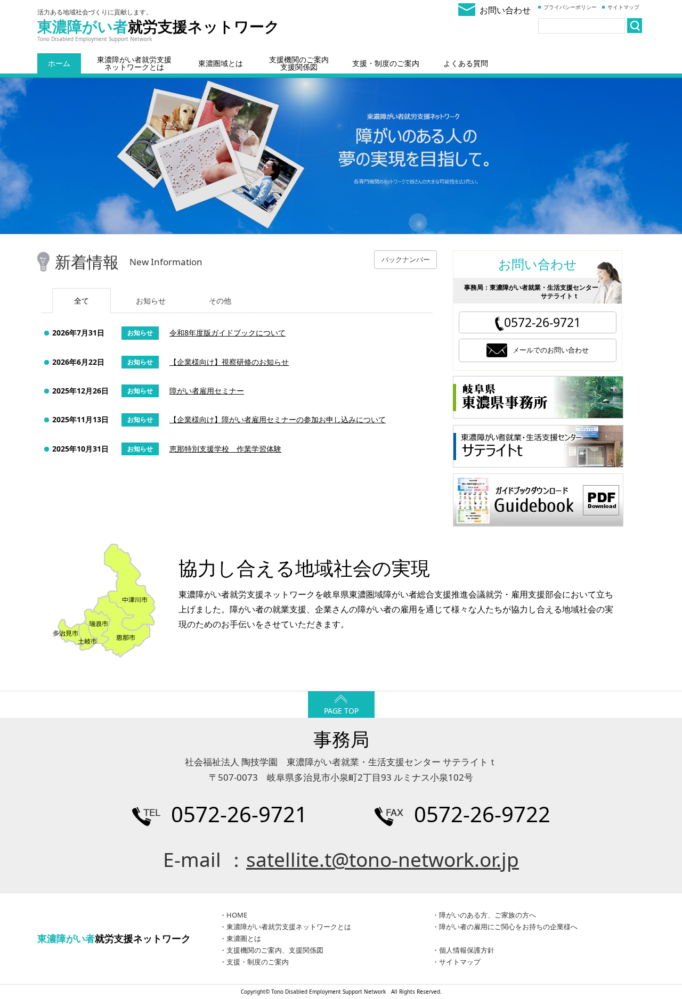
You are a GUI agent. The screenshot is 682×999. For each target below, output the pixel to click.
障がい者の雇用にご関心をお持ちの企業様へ (508, 926)
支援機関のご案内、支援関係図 (274, 950)
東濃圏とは (243, 938)
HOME (236, 915)
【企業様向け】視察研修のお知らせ (229, 362)
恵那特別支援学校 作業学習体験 (225, 449)
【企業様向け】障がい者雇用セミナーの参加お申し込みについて (277, 419)
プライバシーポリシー (570, 7)
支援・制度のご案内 (385, 63)
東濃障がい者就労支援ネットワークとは (134, 63)
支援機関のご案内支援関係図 (299, 63)
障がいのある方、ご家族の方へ (487, 915)
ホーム (59, 63)
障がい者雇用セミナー (206, 391)
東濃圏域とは (220, 63)
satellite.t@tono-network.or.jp (382, 859)
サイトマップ (623, 7)
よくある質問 (465, 63)
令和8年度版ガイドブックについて (227, 332)
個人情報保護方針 (466, 950)
